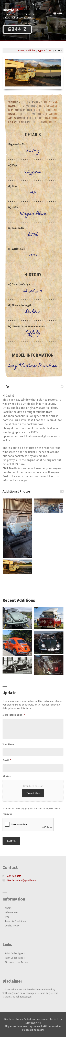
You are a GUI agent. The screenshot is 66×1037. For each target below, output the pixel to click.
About (8, 908)
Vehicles (30, 50)
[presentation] (28, 824)
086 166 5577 (14, 876)
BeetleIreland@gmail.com (21, 880)
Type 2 (41, 50)
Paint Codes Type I (15, 953)
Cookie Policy (12, 925)
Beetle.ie (11, 10)
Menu (59, 13)
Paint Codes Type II (15, 957)
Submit (11, 840)
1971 (49, 50)
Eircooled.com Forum (16, 962)
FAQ (7, 916)
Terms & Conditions (15, 921)
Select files (33, 793)
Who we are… (12, 912)
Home (20, 50)
